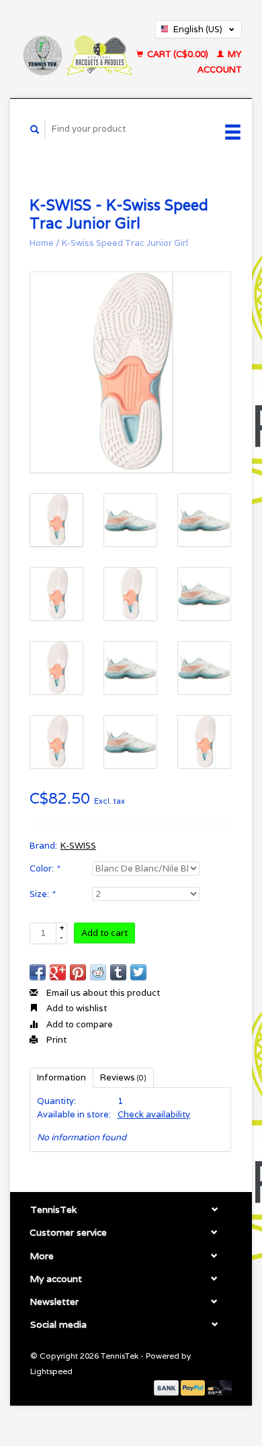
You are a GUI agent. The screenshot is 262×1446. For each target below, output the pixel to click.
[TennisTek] (77, 48)
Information (61, 1077)
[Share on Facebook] (38, 972)
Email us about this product (102, 992)
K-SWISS (78, 845)
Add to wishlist (75, 1008)
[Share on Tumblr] (118, 972)
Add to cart (104, 933)
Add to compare (78, 1024)
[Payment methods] (167, 1387)
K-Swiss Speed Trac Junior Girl (125, 243)
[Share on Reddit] (98, 972)
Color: (44, 868)
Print (55, 1040)
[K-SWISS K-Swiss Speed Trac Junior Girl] (130, 372)
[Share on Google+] (58, 972)
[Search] (35, 129)
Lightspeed (51, 1371)
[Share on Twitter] (138, 972)
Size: (42, 894)
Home (42, 243)
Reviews (123, 1077)
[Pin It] (78, 972)
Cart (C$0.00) (177, 54)
